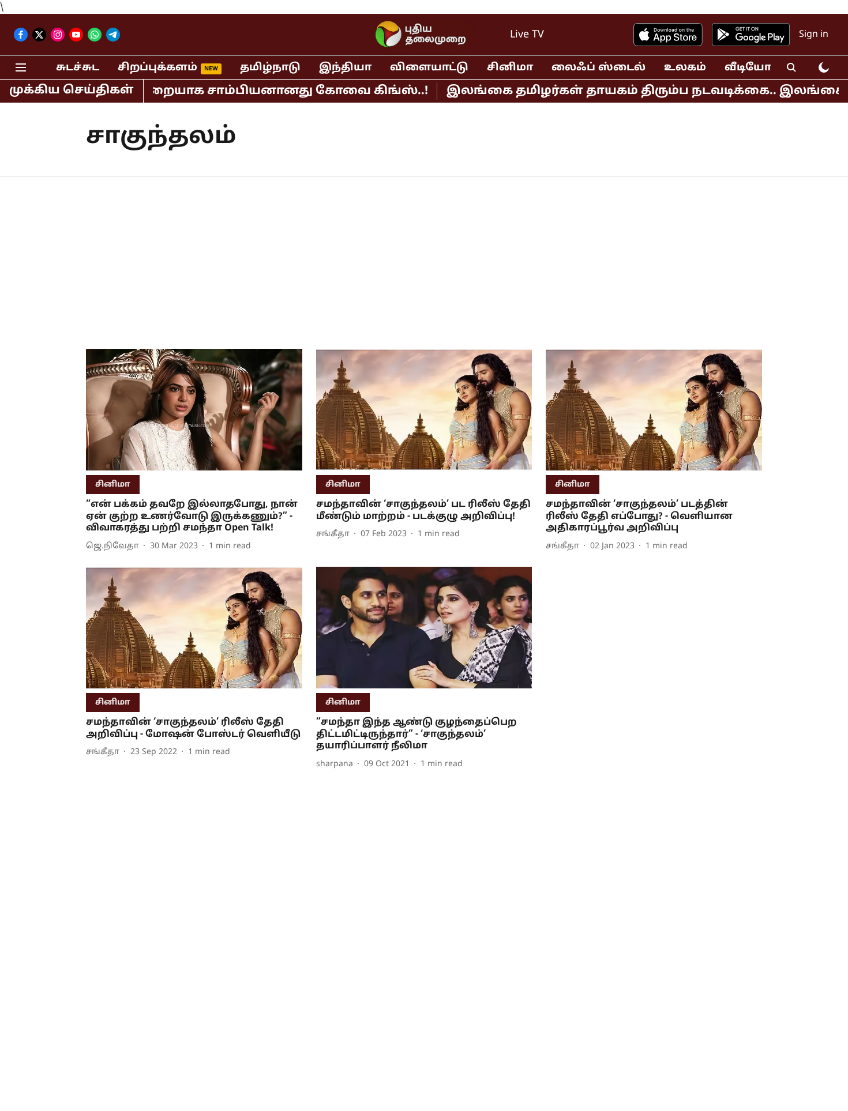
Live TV (527, 35)
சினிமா (510, 67)
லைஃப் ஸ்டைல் (598, 67)
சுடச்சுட (77, 67)
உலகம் (685, 67)
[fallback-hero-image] (194, 409)
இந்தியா (345, 67)
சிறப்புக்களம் (157, 67)
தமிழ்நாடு (270, 67)
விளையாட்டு (429, 67)
